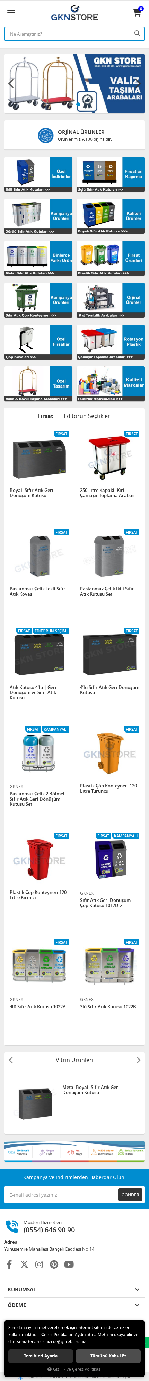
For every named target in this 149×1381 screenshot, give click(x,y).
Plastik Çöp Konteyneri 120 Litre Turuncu (108, 788)
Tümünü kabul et (108, 1356)
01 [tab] (71, 104)
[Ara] (138, 33)
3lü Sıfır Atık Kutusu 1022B (108, 1007)
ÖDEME (17, 1305)
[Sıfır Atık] (74, 1151)
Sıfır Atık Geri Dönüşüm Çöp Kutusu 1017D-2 (105, 903)
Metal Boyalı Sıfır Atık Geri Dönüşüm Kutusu (91, 1090)
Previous (11, 84)
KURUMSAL (22, 1289)
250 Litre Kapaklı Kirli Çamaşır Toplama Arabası (108, 493)
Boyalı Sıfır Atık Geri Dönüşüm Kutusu (31, 493)
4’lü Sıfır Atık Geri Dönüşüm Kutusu (109, 690)
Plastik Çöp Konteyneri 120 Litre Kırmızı (38, 895)
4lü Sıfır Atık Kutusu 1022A (38, 1007)
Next (138, 84)
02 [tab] (78, 104)
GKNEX (16, 786)
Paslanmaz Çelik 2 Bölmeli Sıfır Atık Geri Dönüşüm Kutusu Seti (38, 799)
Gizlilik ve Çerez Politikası (77, 1369)
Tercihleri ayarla (41, 1356)
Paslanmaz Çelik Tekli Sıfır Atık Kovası (37, 591)
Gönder (130, 1194)
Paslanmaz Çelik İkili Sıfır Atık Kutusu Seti (107, 591)
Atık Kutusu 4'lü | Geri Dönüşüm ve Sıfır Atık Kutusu (33, 692)
